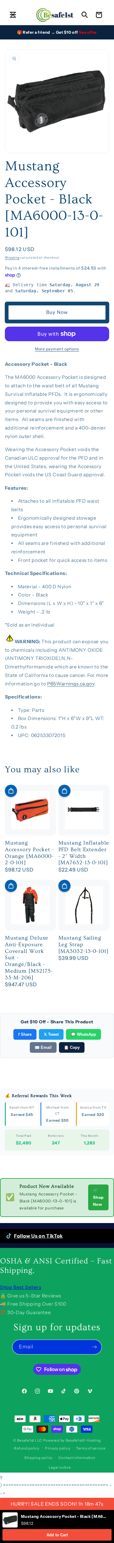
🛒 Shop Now (98, 1197)
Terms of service (91, 1448)
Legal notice (60, 1467)
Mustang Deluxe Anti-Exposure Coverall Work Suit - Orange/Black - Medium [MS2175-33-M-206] (29, 958)
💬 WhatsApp (83, 1034)
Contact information (76, 1458)
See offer (88, 32)
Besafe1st (25, 1440)
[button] (13, 15)
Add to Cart (57, 1535)
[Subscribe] (95, 1347)
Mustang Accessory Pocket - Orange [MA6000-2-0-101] (29, 853)
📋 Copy (72, 1047)
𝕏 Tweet (51, 1034)
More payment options (57, 349)
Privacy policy (57, 1448)
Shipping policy (38, 1458)
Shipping (12, 258)
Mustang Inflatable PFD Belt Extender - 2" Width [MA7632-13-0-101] (83, 853)
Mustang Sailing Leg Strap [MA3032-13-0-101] (83, 944)
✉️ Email (43, 1047)
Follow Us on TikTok (38, 1236)
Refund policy (27, 1448)
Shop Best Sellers (20, 1287)
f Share (25, 1034)
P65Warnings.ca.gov (70, 684)
